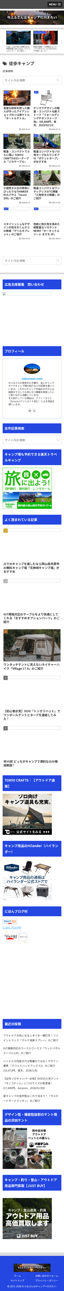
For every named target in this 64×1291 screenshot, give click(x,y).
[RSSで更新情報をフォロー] (34, 411)
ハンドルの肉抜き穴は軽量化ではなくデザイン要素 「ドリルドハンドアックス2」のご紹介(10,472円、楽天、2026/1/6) (30, 1065)
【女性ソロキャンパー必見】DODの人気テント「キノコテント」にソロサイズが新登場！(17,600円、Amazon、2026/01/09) (31, 1083)
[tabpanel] (18, 41)
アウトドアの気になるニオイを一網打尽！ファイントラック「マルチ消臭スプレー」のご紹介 (30, 1037)
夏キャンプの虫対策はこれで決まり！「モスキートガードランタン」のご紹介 (30, 1098)
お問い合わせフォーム (46, 1275)
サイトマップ (17, 1280)
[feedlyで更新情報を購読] (30, 411)
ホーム (17, 1275)
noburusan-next (32, 378)
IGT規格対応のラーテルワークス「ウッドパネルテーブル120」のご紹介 (31, 1050)
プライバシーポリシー (46, 1280)
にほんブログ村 (12, 927)
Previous (2, 41)
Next (61, 41)
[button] (58, 80)
